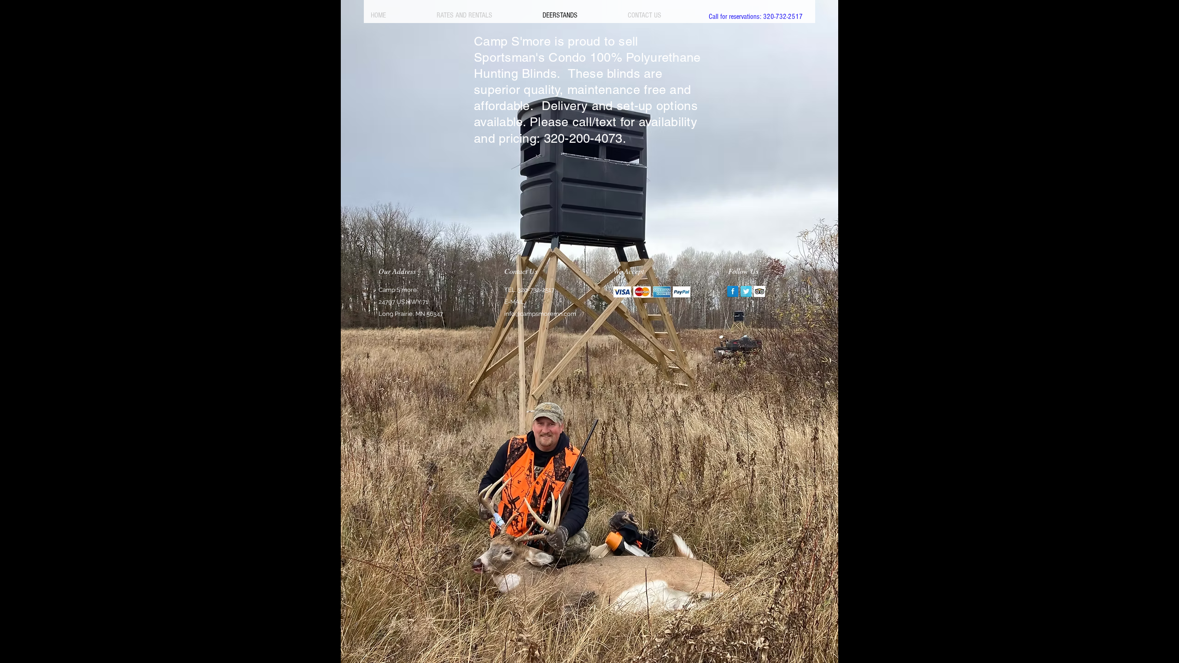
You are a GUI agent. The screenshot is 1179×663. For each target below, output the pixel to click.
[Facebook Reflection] (732, 291)
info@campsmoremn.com (540, 313)
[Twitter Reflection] (746, 291)
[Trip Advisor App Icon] (759, 291)
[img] (622, 291)
